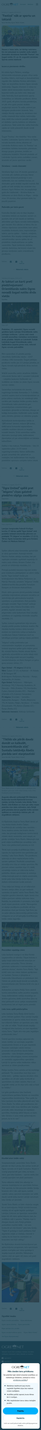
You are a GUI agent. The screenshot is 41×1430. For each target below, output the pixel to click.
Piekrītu (20, 1411)
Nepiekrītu (20, 1418)
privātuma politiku (20, 1380)
